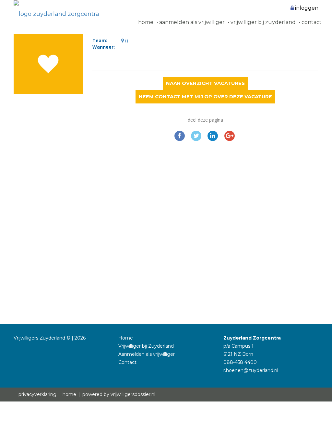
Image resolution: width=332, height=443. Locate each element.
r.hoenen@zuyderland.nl (250, 370)
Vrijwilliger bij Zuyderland (262, 22)
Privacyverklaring (37, 394)
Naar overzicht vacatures (205, 83)
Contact (311, 22)
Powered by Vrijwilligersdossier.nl (118, 394)
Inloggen (306, 8)
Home (145, 22)
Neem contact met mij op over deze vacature (205, 97)
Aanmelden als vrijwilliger (191, 22)
